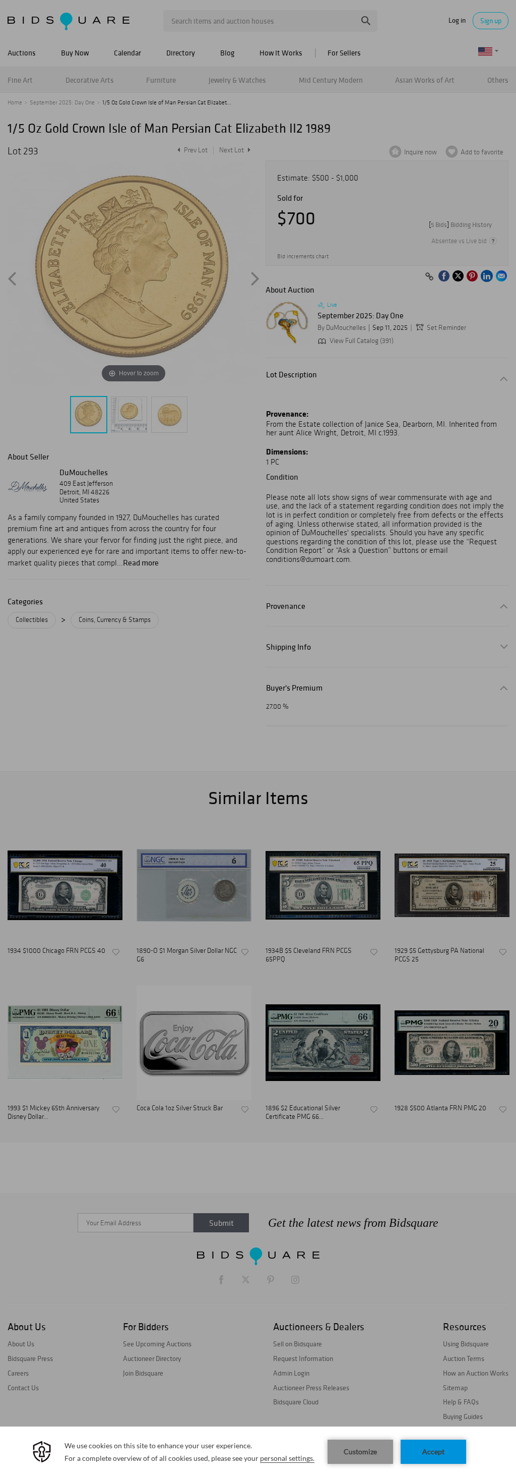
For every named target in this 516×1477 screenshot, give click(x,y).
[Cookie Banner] (258, 1452)
